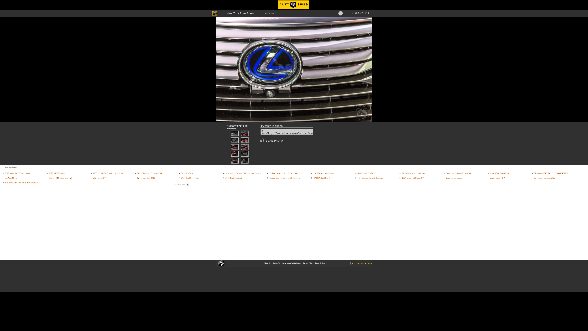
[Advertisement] (339, 143)
